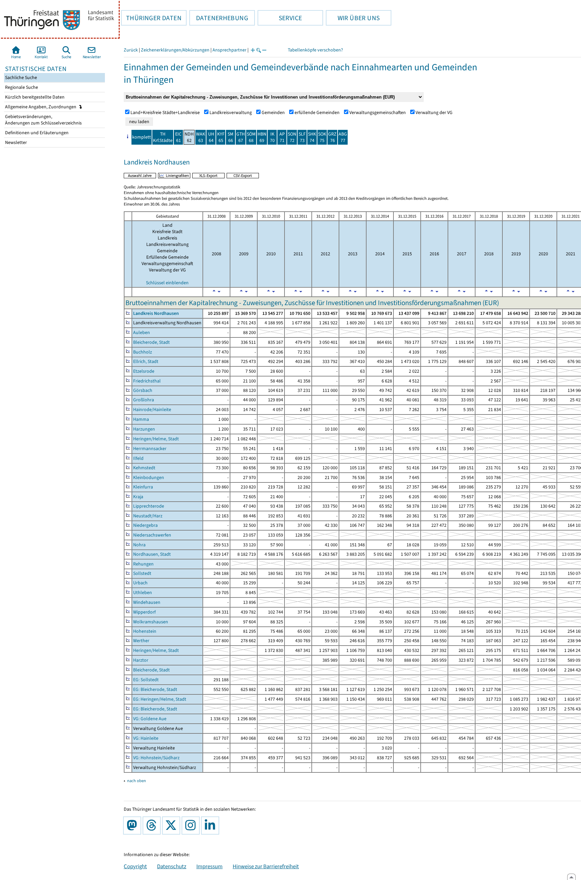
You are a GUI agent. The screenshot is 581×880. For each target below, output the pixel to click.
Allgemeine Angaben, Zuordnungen (41, 107)
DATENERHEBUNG (218, 17)
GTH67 (240, 137)
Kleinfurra (143, 487)
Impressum (209, 866)
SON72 (292, 137)
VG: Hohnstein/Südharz (156, 758)
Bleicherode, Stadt (151, 342)
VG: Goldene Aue (149, 719)
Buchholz (142, 352)
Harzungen (144, 429)
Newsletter (15, 142)
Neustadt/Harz (147, 516)
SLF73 (302, 137)
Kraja (138, 496)
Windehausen (146, 602)
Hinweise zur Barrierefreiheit (266, 866)
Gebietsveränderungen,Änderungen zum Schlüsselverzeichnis (43, 119)
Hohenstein (144, 631)
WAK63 (200, 137)
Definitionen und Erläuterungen (36, 133)
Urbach (140, 583)
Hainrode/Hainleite (152, 409)
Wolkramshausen (150, 622)
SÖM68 (251, 137)
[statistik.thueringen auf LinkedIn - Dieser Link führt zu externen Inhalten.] (211, 825)
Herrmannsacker (149, 448)
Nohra (139, 545)
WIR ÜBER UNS (353, 17)
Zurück (131, 50)
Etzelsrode (143, 371)
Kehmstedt (144, 468)
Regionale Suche (21, 87)
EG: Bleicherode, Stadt (155, 689)
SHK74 (312, 137)
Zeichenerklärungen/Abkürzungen (175, 50)
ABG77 (343, 137)
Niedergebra (145, 525)
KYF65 (221, 137)
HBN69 (262, 137)
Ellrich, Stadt (145, 361)
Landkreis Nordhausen (156, 313)
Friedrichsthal (147, 381)
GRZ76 (332, 137)
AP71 (282, 137)
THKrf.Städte (162, 137)
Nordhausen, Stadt (152, 554)
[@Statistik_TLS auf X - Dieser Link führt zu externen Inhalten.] (172, 825)
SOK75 (322, 137)
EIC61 (178, 137)
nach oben (136, 780)
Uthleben (142, 592)
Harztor (140, 660)
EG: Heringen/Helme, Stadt (159, 699)
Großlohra (143, 400)
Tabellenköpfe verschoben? (315, 50)
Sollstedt (142, 573)
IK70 (272, 137)
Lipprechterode (148, 506)
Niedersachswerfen (152, 535)
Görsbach (142, 390)
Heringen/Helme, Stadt (156, 439)
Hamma (141, 419)
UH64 (211, 137)
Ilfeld (138, 458)
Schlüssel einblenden (167, 283)
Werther (141, 640)
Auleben (141, 332)
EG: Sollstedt (146, 679)
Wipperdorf (144, 612)
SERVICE (280, 17)
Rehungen (143, 564)
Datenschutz (171, 866)
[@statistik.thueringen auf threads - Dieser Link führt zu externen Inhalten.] (153, 825)
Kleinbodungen (148, 477)
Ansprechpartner (229, 50)
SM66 (230, 137)
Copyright (135, 866)
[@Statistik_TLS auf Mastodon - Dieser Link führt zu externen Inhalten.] (133, 825)
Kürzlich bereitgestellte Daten (34, 97)
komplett (141, 137)
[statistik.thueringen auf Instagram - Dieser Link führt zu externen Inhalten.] (192, 825)
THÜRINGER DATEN (151, 17)
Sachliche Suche (20, 77)
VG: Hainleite (145, 738)
